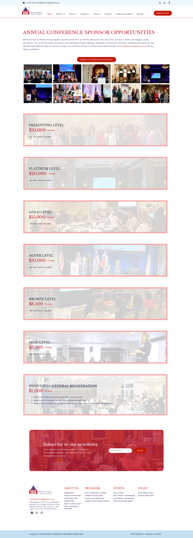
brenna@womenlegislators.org (132, 46)
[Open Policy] (100, 14)
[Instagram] (41, 512)
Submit (140, 450)
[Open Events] (76, 14)
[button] (146, 534)
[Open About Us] (64, 14)
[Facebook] (31, 512)
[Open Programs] (89, 14)
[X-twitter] (36, 512)
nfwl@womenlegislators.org (41, 499)
